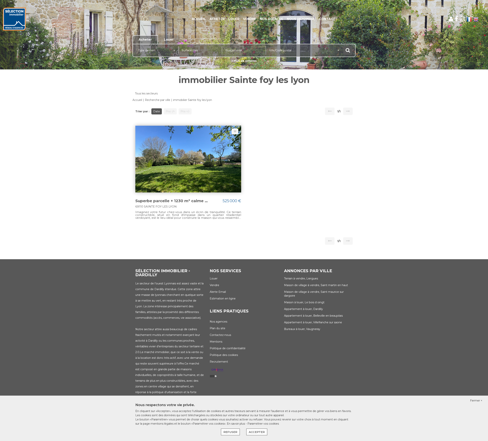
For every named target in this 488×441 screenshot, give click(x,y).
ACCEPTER (257, 432)
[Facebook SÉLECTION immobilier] (456, 19)
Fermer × (476, 400)
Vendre (249, 19)
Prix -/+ (170, 111)
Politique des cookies (224, 355)
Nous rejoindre (301, 19)
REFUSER (230, 432)
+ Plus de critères (244, 61)
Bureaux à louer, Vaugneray (302, 329)
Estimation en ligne (223, 298)
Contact (327, 19)
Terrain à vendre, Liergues (301, 278)
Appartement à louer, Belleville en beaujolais (313, 315)
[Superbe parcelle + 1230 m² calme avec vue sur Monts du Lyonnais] (188, 158)
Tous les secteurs (146, 93)
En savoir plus (236, 423)
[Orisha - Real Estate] (217, 370)
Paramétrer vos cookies (263, 423)
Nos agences (271, 19)
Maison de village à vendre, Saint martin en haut (316, 285)
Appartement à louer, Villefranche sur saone (313, 322)
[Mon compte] (451, 19)
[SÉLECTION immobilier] (44, 19)
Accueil (199, 19)
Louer (233, 19)
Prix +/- (185, 111)
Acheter (217, 19)
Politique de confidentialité (228, 348)
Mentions (216, 341)
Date (156, 111)
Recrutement (219, 361)
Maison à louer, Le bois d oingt (304, 302)
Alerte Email (218, 292)
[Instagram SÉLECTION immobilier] (462, 19)
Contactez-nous (220, 335)
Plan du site (217, 328)
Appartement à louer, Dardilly (303, 309)
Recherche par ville (157, 100)
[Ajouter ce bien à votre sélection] (235, 131)
